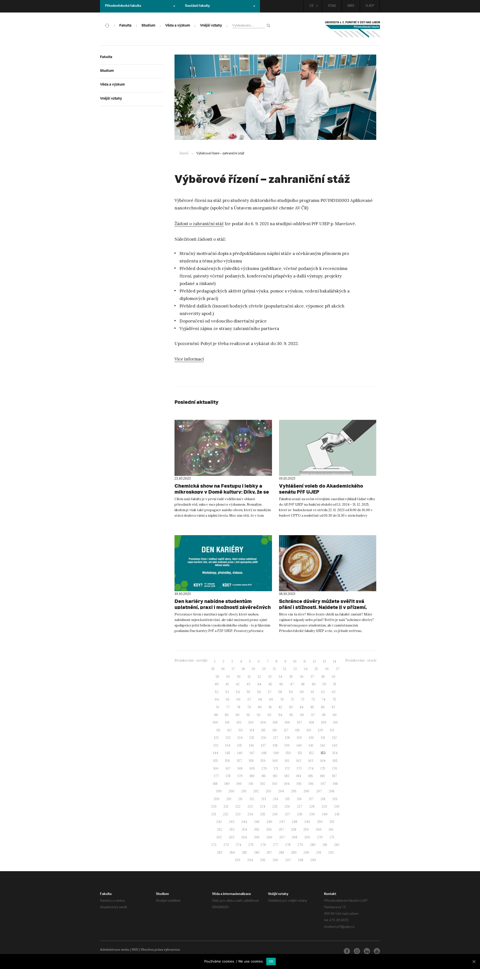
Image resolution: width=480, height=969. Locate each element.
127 (275, 738)
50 (324, 684)
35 (291, 677)
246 (269, 822)
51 (334, 684)
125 (252, 738)
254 (244, 829)
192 (262, 784)
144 (215, 753)
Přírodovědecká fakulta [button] (123, 6)
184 (298, 776)
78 (238, 707)
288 (281, 852)
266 (269, 837)
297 (288, 860)
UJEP (370, 6)
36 (302, 677)
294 (250, 860)
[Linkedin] (367, 951)
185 (310, 776)
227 (299, 806)
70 (282, 699)
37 (312, 677)
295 (263, 860)
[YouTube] (377, 951)
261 (331, 829)
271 (332, 837)
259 (306, 829)
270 (319, 837)
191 (251, 784)
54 (238, 692)
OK (271, 961)
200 (231, 791)
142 (322, 745)
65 (228, 699)
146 (239, 753)
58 (280, 692)
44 (259, 684)
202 (256, 791)
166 (215, 768)
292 (331, 852)
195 (299, 784)
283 (219, 852)
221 (226, 806)
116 (274, 730)
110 (335, 722)
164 (323, 761)
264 (244, 837)
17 (233, 669)
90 (238, 715)
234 (250, 814)
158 (251, 761)
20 (264, 669)
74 (324, 699)
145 (227, 753)
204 (281, 791)
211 (240, 799)
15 (213, 669)
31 (249, 677)
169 (252, 768)
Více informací (189, 359)
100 (215, 722)
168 (240, 768)
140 (299, 745)
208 (331, 791)
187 (334, 776)
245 (257, 822)
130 (311, 738)
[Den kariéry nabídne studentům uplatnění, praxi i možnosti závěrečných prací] (223, 563)
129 (299, 738)
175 (322, 768)
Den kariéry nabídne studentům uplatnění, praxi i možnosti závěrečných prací (222, 607)
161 (287, 761)
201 (243, 791)
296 (275, 860)
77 (228, 707)
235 (262, 814)
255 (256, 829)
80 (260, 707)
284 (232, 852)
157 (239, 761)
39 (333, 677)
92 (258, 715)
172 (287, 768)
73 (313, 699)
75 (334, 699)
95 (291, 715)
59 (291, 692)
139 (287, 745)
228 (311, 806)
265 (257, 837)
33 (270, 677)
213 (263, 799)
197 (323, 784)
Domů (184, 153)
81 (270, 707)
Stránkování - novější (190, 660)
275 (251, 845)
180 (252, 776)
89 (226, 715)
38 (322, 677)
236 (275, 814)
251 (332, 822)
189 (227, 784)
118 (297, 730)
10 (294, 661)
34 (280, 677)
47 (292, 684)
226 (287, 806)
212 (252, 799)
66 (238, 699)
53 (227, 692)
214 (275, 799)
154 (335, 753)
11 (305, 661)
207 (319, 791)
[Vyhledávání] (269, 25)
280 (313, 845)
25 (316, 669)
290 (306, 852)
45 (270, 684)
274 (238, 845)
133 (216, 745)
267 (282, 837)
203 (268, 791)
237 (287, 814)
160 (275, 761)
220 (213, 806)
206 (306, 791)
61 (312, 692)
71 (292, 699)
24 (306, 669)
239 (312, 814)
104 (263, 722)
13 (324, 661)
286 (257, 852)
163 (310, 761)
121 (332, 730)
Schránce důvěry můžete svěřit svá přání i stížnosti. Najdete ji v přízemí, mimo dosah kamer (323, 607)
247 (282, 822)
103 (251, 722)
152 (311, 753)
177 (216, 776)
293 (237, 860)
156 (227, 761)
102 (239, 722)
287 (269, 852)
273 (226, 845)
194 (287, 784)
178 (228, 776)
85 (312, 707)
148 (264, 753)
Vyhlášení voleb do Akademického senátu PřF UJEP (321, 489)
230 (337, 806)
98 (324, 715)
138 (275, 745)
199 (219, 791)
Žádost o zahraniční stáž (199, 223)
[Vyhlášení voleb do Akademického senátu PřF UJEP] (327, 448)
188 (215, 784)
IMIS (351, 6)
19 (253, 669)
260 (319, 829)
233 (237, 814)
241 (337, 814)
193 (274, 784)
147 (252, 753)
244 (244, 822)
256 (269, 829)
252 (219, 829)
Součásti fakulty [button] (197, 6)
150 (288, 753)
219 (334, 799)
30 (238, 677)
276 (263, 845)
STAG (332, 6)
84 (302, 707)
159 (263, 761)
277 (275, 845)
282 (337, 845)
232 (225, 814)
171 (276, 768)
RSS (135, 950)
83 (291, 707)
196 (311, 784)
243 (231, 822)
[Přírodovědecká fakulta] (107, 25)
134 (227, 745)
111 (218, 730)
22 (284, 669)
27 (337, 669)
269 (307, 837)
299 (313, 860)
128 (287, 738)
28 (217, 677)
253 (231, 829)
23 (295, 669)
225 (275, 806)
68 (260, 699)
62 (323, 692)
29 (228, 677)
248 (294, 822)
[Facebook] (347, 951)
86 (323, 707)
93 (269, 715)
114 (252, 730)
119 (308, 730)
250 (319, 822)
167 (228, 768)
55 (248, 692)
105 (275, 722)
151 (300, 753)
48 (302, 684)
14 (334, 661)
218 (322, 799)
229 (324, 806)
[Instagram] (357, 951)
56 (259, 692)
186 (322, 776)
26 (327, 669)
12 (314, 661)
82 (280, 707)
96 (302, 715)
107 (299, 722)
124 (240, 738)
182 (275, 776)
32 (259, 677)
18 (243, 669)
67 (249, 699)
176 (334, 768)
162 (298, 761)
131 (323, 738)
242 (219, 822)
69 (271, 699)
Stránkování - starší (360, 660)
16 (223, 669)
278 (287, 845)
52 (216, 692)
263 (231, 837)
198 (335, 784)
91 (248, 715)
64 (217, 699)
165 (335, 761)
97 (313, 715)
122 (216, 738)
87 (333, 707)
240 (325, 814)
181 (264, 776)
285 (244, 852)
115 (263, 730)
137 (263, 745)
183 (286, 776)
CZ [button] (312, 6)
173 (299, 768)
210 (228, 799)
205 (293, 791)
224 (262, 806)
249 (307, 822)
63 (334, 692)
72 (302, 699)
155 (215, 761)
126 (263, 738)
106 (287, 722)
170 (264, 768)
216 (299, 799)
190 (239, 784)
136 (251, 745)
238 (299, 814)
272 (213, 845)
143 (334, 745)
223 (250, 806)
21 (274, 669)
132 (334, 738)
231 (213, 814)
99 (334, 715)
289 (293, 852)
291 (318, 852)
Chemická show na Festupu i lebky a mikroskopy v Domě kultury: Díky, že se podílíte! (221, 492)
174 (311, 768)
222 (237, 806)
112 (229, 730)
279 (300, 845)
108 (311, 722)
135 (239, 745)
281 (324, 845)
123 (228, 738)
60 (302, 692)
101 (227, 722)
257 (281, 829)
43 (248, 684)
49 (314, 684)
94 (280, 715)
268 (294, 837)
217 (311, 799)
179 (240, 776)
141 (311, 745)
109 (323, 722)
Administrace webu (115, 950)
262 (219, 837)
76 (217, 707)
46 (281, 684)
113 (240, 730)
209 (216, 799)
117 (286, 730)
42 (238, 684)
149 (276, 753)
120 (320, 730)
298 (300, 860)
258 (293, 829)
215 (287, 799)
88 (216, 715)
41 (227, 684)
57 (270, 692)
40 (216, 684)
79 (249, 707)
